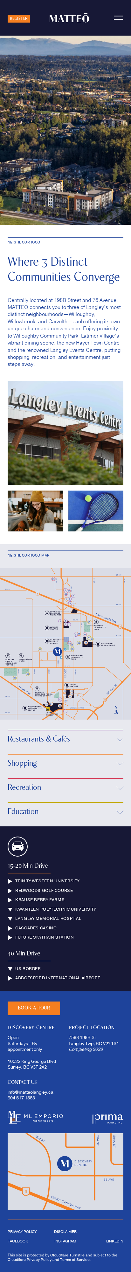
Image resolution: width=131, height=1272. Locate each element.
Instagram (65, 1241)
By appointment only (25, 1047)
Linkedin (114, 1241)
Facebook (18, 1241)
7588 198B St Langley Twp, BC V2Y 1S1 (94, 1041)
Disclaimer (65, 1231)
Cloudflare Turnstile (67, 1255)
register (19, 19)
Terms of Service (75, 1259)
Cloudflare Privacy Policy (30, 1259)
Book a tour (34, 1008)
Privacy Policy (22, 1231)
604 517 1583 (21, 1098)
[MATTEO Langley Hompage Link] (69, 18)
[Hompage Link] (108, 1117)
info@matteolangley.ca (30, 1092)
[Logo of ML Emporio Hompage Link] (35, 1117)
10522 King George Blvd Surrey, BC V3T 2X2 (32, 1064)
